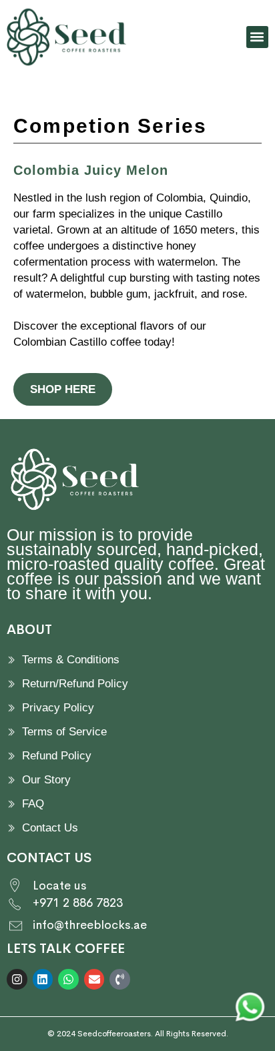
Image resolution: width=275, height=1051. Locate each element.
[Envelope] (94, 979)
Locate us (59, 885)
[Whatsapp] (68, 979)
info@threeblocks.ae (90, 925)
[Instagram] (17, 979)
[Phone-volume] (119, 979)
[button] (257, 37)
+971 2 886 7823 (78, 903)
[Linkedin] (43, 979)
